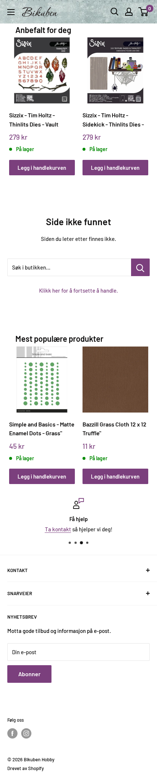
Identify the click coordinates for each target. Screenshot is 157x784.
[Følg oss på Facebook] (12, 733)
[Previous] (17, 99)
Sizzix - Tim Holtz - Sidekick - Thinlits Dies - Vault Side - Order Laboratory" (113, 119)
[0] (143, 11)
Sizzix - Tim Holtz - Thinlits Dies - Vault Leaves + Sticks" (33, 119)
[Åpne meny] (11, 12)
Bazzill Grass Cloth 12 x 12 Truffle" (114, 429)
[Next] (140, 99)
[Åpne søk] (115, 12)
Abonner (29, 673)
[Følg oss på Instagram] (26, 733)
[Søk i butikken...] (140, 267)
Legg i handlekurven (42, 167)
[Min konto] (129, 12)
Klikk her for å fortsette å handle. (78, 290)
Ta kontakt (58, 529)
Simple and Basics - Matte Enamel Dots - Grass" (41, 429)
